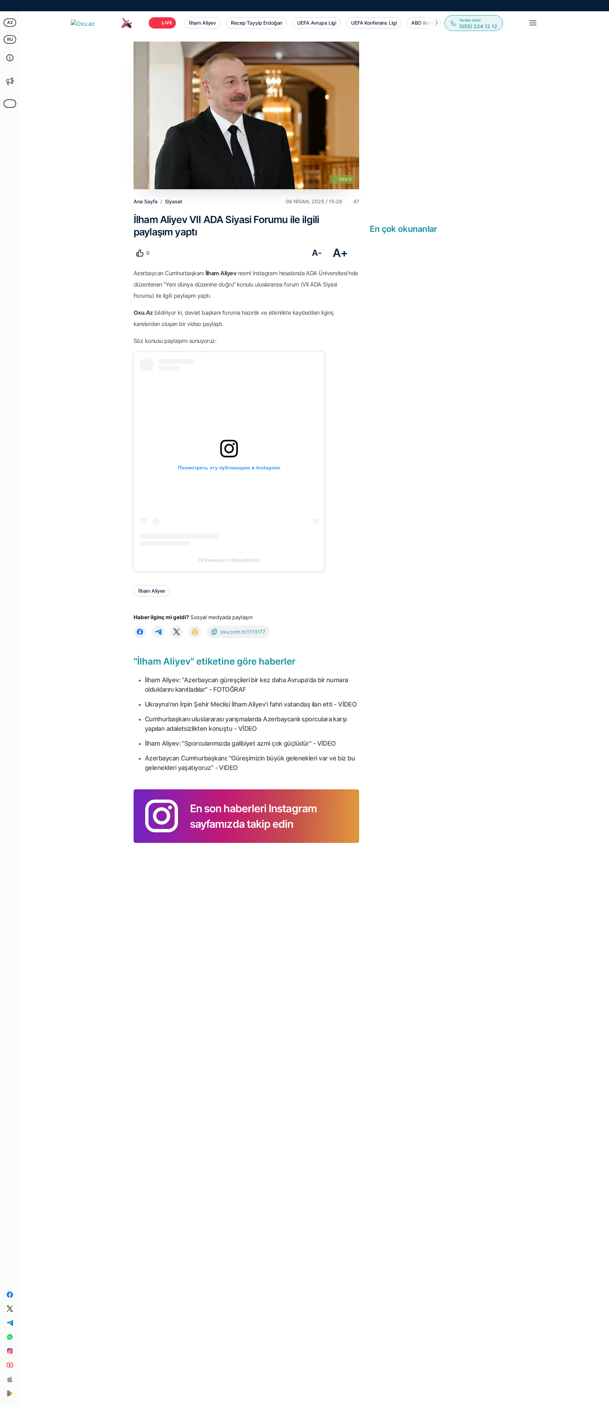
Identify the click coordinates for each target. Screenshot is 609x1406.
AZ (10, 22)
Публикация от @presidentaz (229, 560)
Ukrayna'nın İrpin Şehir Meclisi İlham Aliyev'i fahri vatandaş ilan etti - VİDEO (251, 704)
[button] (436, 23)
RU (10, 39)
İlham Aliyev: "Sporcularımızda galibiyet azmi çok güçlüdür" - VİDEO (240, 743)
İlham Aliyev (151, 591)
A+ (340, 253)
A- (316, 253)
